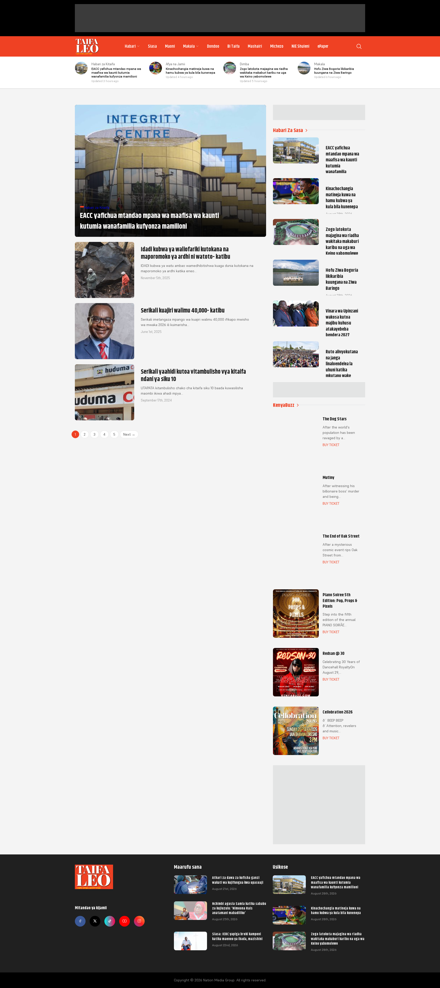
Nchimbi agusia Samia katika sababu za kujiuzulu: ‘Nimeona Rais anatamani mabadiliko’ (239, 908)
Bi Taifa (233, 46)
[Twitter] (95, 921)
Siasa (152, 46)
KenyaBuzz (283, 405)
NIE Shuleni (300, 46)
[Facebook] (80, 921)
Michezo (276, 46)
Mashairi (255, 46)
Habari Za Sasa (288, 130)
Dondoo (213, 46)
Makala (189, 46)
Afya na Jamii (175, 64)
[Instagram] (139, 921)
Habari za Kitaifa (103, 64)
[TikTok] (109, 921)
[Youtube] (124, 921)
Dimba (244, 64)
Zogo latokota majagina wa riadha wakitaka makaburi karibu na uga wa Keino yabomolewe (337, 938)
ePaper (323, 46)
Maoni (170, 46)
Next (129, 434)
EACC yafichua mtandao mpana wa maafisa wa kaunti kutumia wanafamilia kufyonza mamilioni (335, 882)
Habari (130, 46)
